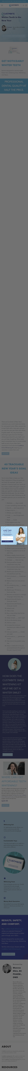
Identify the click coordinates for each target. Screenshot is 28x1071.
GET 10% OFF (7, 541)
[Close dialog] (26, 527)
